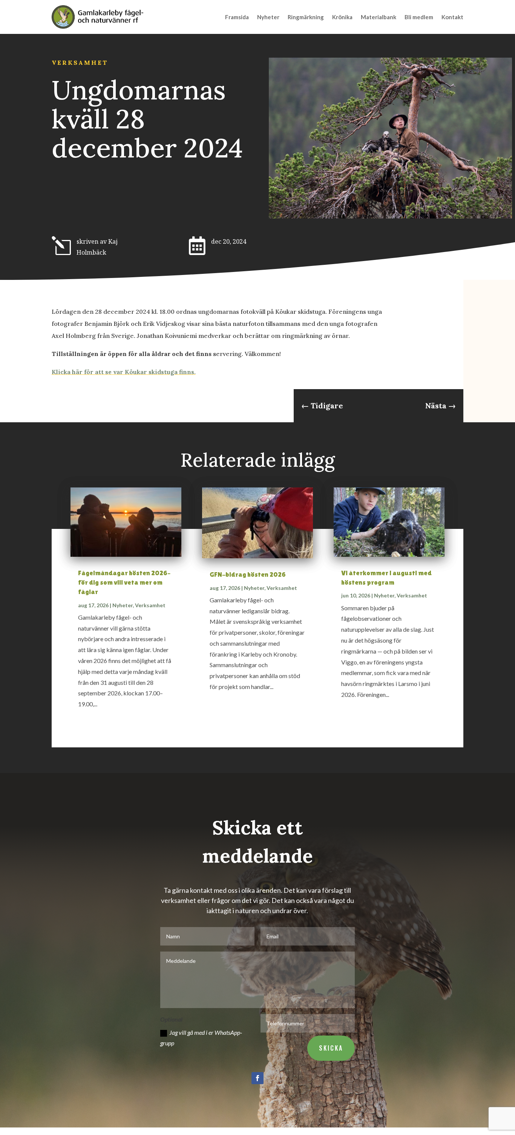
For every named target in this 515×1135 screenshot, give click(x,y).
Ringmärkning (306, 17)
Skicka (331, 1048)
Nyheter (268, 17)
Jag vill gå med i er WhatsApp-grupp (201, 1037)
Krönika (342, 17)
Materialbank (378, 17)
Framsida (237, 17)
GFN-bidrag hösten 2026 (248, 574)
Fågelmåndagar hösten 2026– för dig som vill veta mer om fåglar (124, 582)
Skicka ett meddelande (257, 842)
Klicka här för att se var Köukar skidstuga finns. (124, 372)
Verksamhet (80, 62)
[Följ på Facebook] (257, 1078)
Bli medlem (419, 17)
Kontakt (452, 17)
